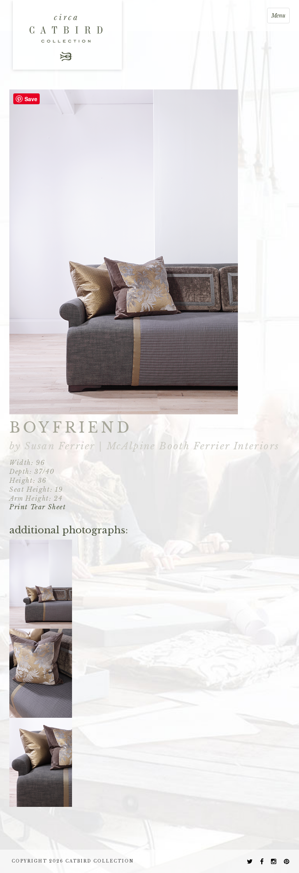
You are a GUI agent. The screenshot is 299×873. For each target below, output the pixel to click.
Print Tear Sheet (37, 507)
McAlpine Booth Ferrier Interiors (193, 446)
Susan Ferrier (60, 446)
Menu (280, 17)
